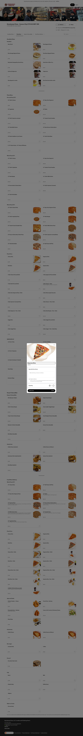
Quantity (31, 385)
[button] (41, 352)
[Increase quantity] (53, 385)
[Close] (54, 345)
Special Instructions (33, 369)
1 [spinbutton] (51, 385)
